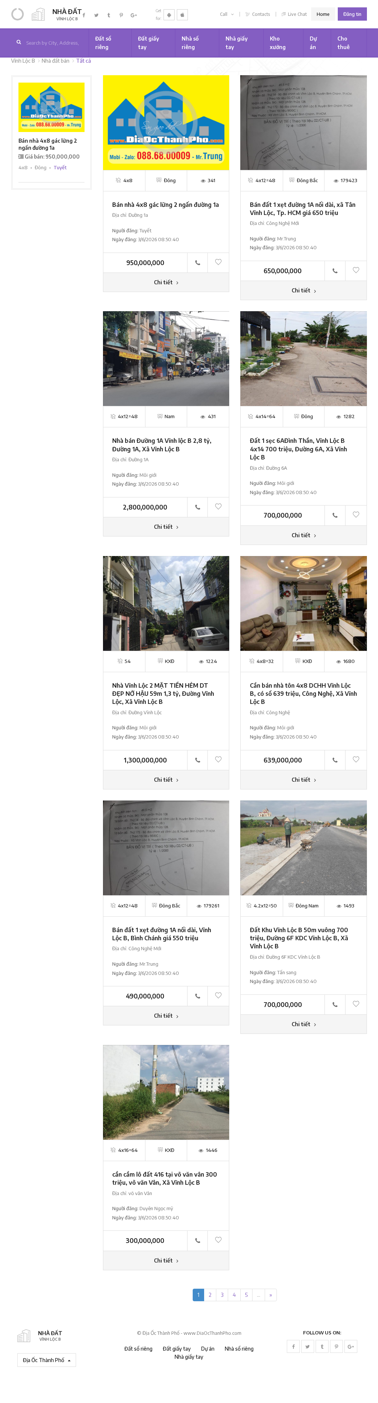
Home (323, 14)
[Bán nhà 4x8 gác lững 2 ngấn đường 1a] (166, 122)
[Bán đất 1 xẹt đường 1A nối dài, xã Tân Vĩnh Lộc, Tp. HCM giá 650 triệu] (303, 122)
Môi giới (148, 475)
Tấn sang (286, 972)
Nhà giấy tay (237, 42)
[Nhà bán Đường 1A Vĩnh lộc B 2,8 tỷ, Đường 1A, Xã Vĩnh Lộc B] (166, 358)
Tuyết (145, 230)
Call (224, 14)
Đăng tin (352, 14)
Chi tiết (164, 282)
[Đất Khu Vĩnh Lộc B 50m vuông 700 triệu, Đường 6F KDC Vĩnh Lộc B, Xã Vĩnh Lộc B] (303, 847)
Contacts (260, 14)
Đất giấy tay (148, 42)
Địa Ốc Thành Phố (44, 1360)
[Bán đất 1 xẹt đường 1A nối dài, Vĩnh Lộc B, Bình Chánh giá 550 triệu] (166, 847)
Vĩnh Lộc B (23, 61)
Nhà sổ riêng (190, 42)
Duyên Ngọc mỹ (156, 1208)
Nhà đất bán (55, 61)
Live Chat (297, 14)
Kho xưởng (278, 42)
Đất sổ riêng (103, 42)
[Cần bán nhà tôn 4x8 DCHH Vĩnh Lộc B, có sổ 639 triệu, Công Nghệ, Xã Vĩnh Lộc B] (303, 603)
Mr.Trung (286, 239)
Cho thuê (343, 42)
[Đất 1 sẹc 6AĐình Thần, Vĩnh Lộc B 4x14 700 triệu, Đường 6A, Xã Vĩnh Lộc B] (303, 358)
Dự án (313, 42)
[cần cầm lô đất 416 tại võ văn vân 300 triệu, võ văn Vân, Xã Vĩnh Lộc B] (166, 1091)
